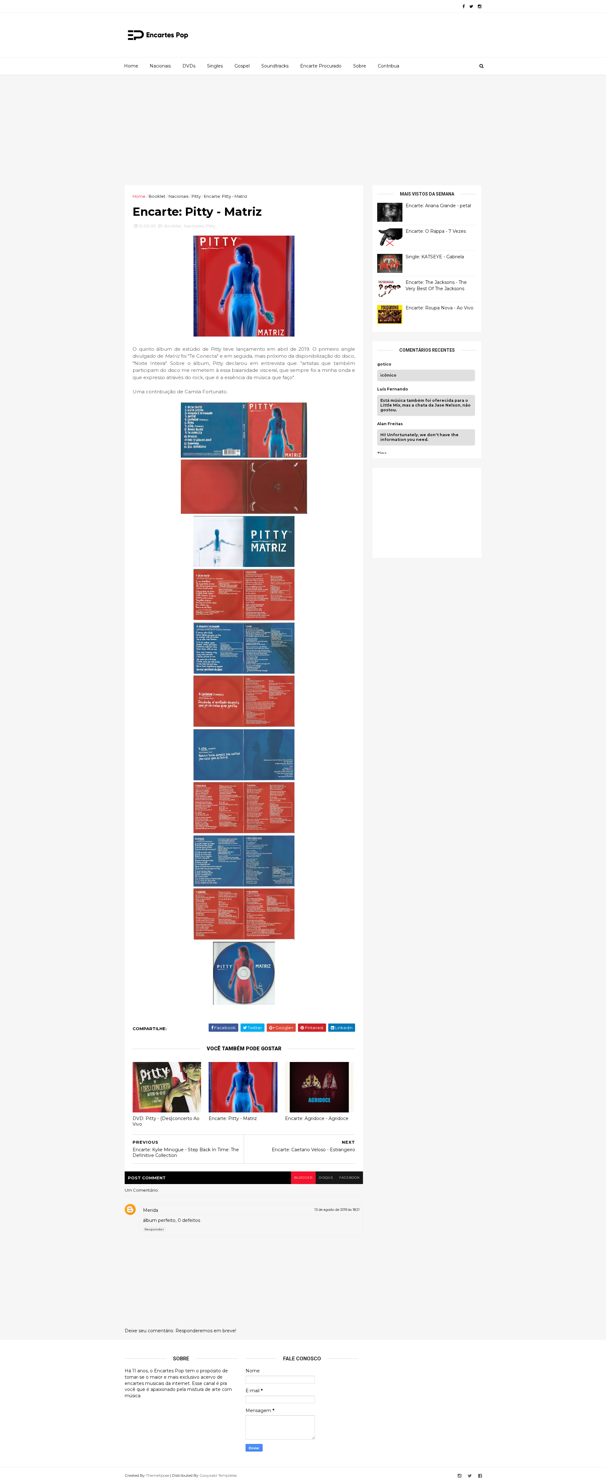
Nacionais (160, 66)
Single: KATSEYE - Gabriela (435, 257)
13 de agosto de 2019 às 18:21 (336, 1209)
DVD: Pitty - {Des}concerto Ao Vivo (166, 1121)
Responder (154, 1229)
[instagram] (479, 6)
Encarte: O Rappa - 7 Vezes (436, 231)
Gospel (242, 66)
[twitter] (471, 6)
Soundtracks (274, 66)
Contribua (388, 66)
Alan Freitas (390, 424)
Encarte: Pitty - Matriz (233, 1118)
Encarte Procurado (321, 66)
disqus (326, 1178)
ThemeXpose (157, 1475)
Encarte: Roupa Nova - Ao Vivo (439, 308)
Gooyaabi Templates (218, 1475)
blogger (303, 1178)
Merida (150, 1210)
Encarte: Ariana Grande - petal (438, 205)
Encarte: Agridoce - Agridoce (316, 1118)
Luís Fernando (392, 389)
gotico (384, 364)
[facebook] (463, 6)
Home (131, 66)
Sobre (359, 66)
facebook (349, 1178)
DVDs (188, 66)
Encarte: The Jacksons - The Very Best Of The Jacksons (436, 285)
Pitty (196, 196)
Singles (215, 66)
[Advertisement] (303, 130)
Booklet (157, 196)
